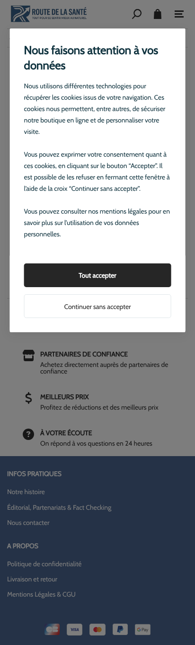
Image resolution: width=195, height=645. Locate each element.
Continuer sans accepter (97, 306)
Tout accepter (97, 275)
